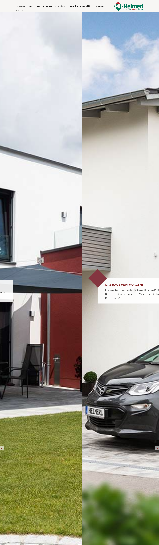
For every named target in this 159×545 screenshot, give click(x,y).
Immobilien (87, 6)
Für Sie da (61, 6)
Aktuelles (74, 6)
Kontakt (100, 6)
